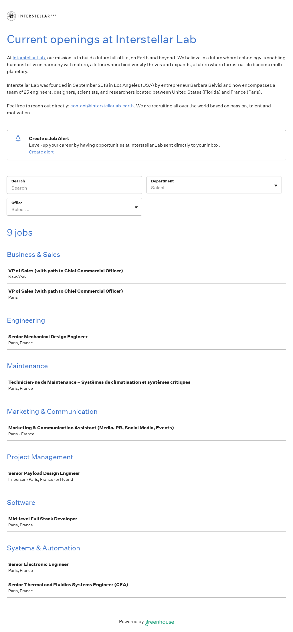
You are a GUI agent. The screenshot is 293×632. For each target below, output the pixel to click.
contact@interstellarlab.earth (102, 106)
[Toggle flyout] (275, 185)
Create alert (41, 152)
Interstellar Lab (29, 57)
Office (17, 202)
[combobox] (151, 188)
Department (162, 181)
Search (18, 181)
